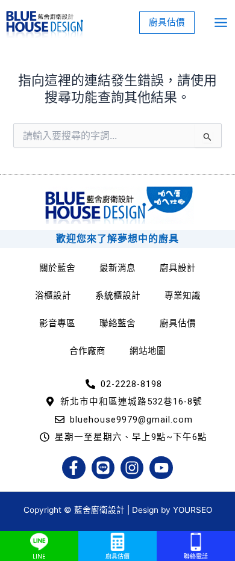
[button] (167, 22)
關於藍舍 (57, 267)
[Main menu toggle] (221, 22)
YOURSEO (192, 510)
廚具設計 (178, 267)
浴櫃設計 (53, 295)
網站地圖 (148, 351)
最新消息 (117, 267)
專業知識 (182, 295)
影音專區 (57, 323)
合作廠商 (87, 351)
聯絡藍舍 (117, 323)
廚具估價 (178, 323)
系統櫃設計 (117, 295)
